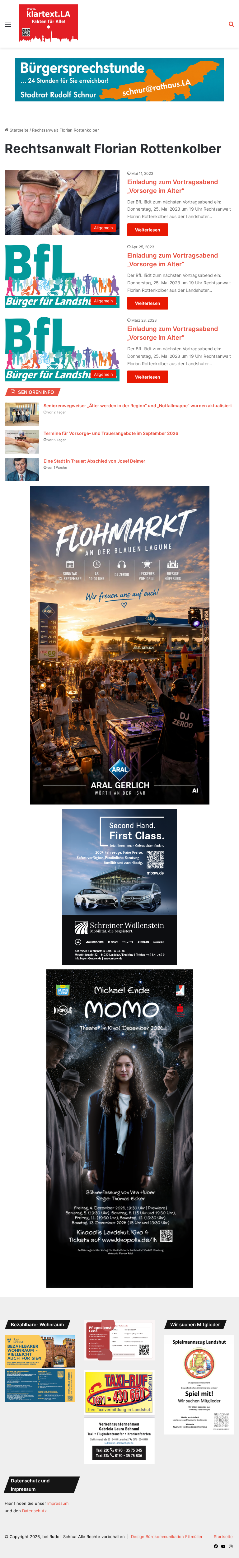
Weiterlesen (147, 229)
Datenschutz (34, 1510)
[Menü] (8, 26)
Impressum (57, 1503)
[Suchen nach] (231, 26)
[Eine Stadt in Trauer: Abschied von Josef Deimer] (22, 469)
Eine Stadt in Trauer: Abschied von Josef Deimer (94, 461)
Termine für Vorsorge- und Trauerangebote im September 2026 (111, 433)
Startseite (18, 130)
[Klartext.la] (48, 23)
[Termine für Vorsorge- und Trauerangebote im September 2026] (22, 442)
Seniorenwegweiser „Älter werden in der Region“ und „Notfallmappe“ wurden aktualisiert (138, 405)
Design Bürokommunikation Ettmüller (167, 1536)
